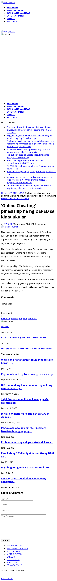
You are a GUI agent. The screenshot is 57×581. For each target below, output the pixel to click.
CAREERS (11, 556)
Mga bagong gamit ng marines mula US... (26, 467)
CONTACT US (13, 559)
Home (4, 193)
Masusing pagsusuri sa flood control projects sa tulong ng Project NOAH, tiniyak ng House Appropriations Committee (29, 180)
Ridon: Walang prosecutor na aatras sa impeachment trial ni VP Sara (25, 161)
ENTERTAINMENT (15, 15)
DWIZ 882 (9, 223)
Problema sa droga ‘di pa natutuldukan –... (27, 442)
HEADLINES (12, 7)
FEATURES (12, 21)
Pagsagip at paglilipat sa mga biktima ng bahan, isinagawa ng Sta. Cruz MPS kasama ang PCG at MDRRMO (29, 130)
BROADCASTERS (15, 545)
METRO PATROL (15, 554)
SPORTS (11, 18)
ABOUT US (12, 562)
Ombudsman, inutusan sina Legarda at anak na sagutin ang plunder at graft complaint (29, 186)
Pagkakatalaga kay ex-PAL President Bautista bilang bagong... (23, 429)
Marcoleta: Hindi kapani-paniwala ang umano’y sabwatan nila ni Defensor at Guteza (28, 150)
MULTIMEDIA (13, 551)
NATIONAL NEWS (15, 10)
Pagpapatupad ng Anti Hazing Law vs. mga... (28, 374)
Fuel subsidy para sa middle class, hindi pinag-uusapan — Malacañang (28, 156)
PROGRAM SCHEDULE (17, 548)
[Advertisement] (28, 71)
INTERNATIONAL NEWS (18, 13)
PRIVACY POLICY (15, 565)
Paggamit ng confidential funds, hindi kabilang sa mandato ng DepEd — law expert (29, 136)
